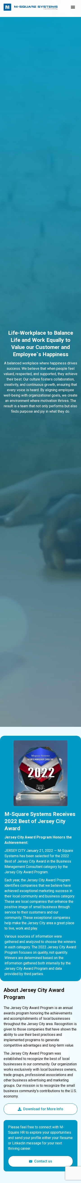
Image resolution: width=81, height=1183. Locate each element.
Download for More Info (43, 1109)
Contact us (43, 1161)
